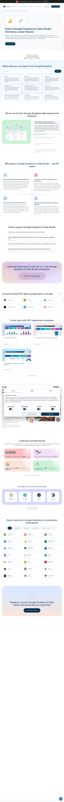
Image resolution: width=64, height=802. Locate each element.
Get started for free (32, 610)
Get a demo (46, 6)
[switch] (25, 409)
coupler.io (7, 6)
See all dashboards (31, 375)
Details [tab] (32, 390)
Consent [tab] (13, 390)
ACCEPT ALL (50, 414)
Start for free (55, 6)
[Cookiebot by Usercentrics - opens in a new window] (53, 387)
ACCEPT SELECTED (31, 414)
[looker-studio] (21, 21)
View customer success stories (31, 475)
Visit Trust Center (32, 508)
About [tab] (50, 390)
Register (46, 1)
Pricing (36, 6)
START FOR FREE (10, 43)
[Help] (60, 799)
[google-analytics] (10, 21)
